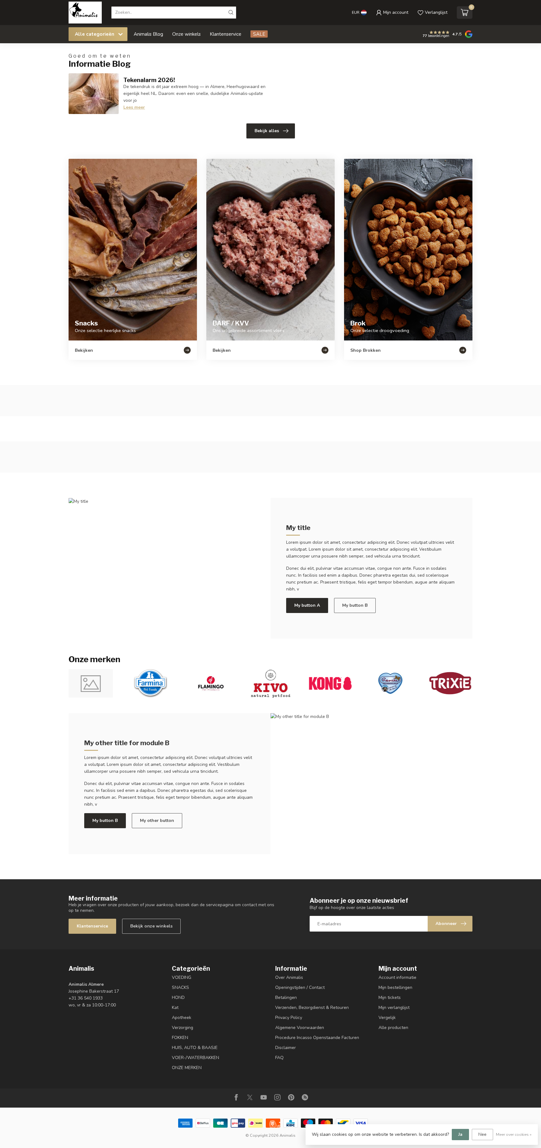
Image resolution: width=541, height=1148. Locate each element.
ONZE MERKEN (187, 1068)
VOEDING (181, 977)
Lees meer (134, 107)
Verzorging (182, 1028)
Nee (482, 1134)
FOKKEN (180, 1038)
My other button (157, 820)
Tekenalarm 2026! (149, 79)
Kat (175, 1007)
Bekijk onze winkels (151, 926)
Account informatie (397, 977)
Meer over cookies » (514, 1134)
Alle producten (393, 1028)
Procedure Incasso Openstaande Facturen (317, 1038)
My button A (307, 605)
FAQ (279, 1058)
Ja (460, 1134)
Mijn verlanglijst (394, 1007)
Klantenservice (225, 34)
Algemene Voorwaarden (299, 1028)
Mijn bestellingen (395, 987)
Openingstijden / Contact (300, 987)
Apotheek (181, 1018)
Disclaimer (285, 1048)
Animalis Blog (148, 34)
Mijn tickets (390, 997)
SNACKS (180, 987)
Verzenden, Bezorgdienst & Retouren (312, 1007)
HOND (178, 997)
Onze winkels (186, 34)
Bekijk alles (267, 131)
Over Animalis (289, 977)
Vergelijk (387, 1018)
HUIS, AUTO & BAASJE (195, 1048)
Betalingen (286, 997)
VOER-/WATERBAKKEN (195, 1058)
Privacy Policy (288, 1018)
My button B (355, 605)
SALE (259, 34)
